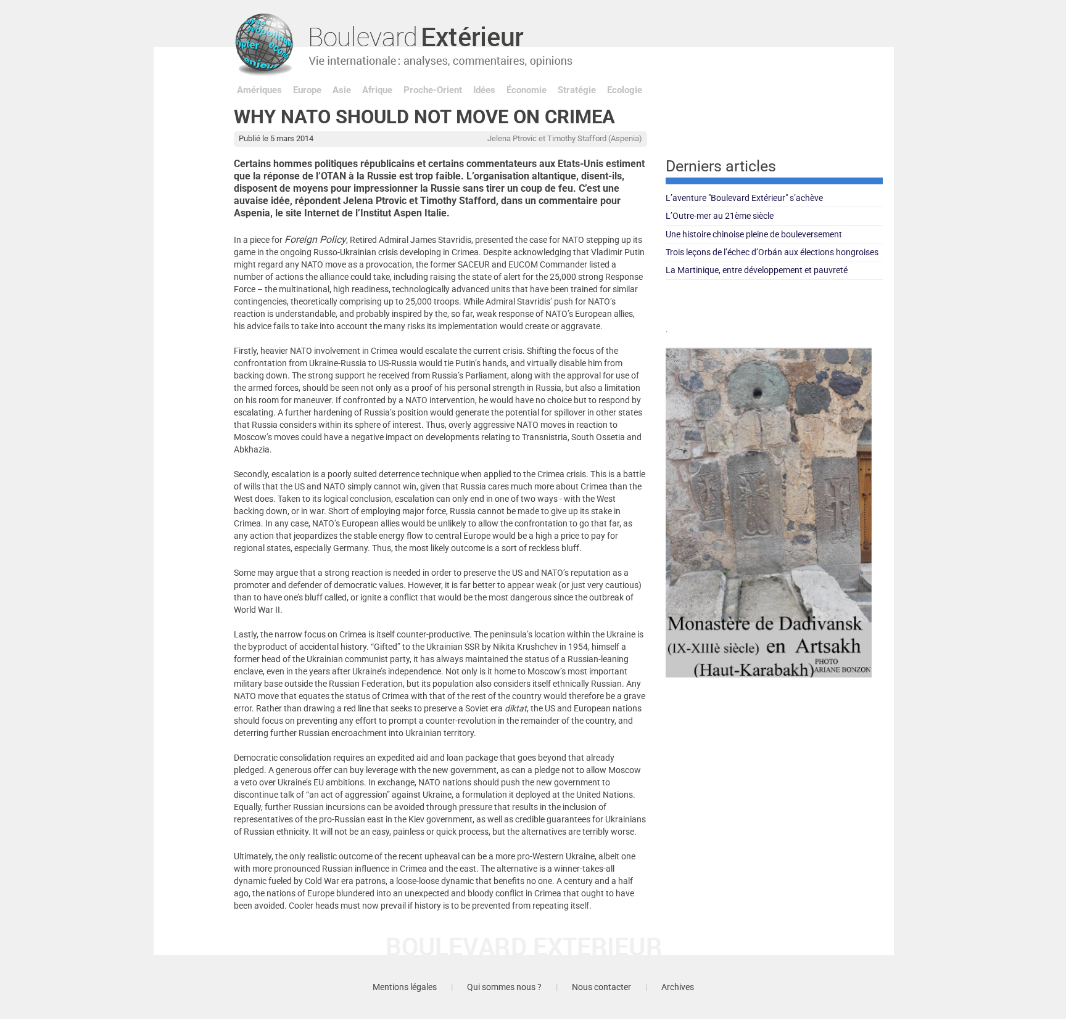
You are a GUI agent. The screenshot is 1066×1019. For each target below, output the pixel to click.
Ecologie (624, 90)
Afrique (377, 90)
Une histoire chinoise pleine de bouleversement (754, 234)
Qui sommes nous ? (504, 987)
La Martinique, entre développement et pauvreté (757, 270)
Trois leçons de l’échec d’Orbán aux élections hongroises (772, 252)
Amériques (259, 90)
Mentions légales (405, 987)
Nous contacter (601, 987)
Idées (484, 90)
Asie (342, 90)
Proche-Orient (432, 90)
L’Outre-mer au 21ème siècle (720, 216)
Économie (526, 90)
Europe (307, 90)
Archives (677, 987)
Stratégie (577, 90)
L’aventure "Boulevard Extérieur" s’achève (744, 198)
